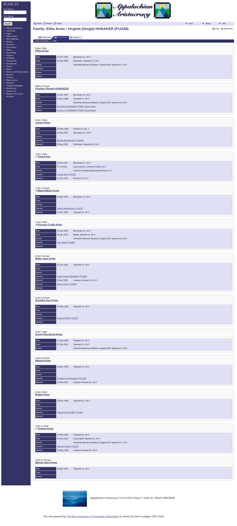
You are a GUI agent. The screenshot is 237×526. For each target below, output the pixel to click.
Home (39, 23)
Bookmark (228, 29)
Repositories (11, 80)
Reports (9, 74)
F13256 (83, 276)
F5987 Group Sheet (86, 106)
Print (217, 29)
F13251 (79, 208)
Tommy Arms (45, 428)
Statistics (10, 82)
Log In (9, 33)
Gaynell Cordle (63, 446)
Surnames (10, 30)
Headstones (11, 63)
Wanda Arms (43, 360)
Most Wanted (12, 39)
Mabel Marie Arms (48, 190)
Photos (9, 41)
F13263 (79, 412)
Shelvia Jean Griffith (66, 412)
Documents (11, 47)
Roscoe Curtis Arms (49, 224)
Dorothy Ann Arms (46, 300)
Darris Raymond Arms (48, 334)
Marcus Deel (62, 284)
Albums (9, 55)
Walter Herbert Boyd (66, 208)
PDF (55, 41)
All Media (10, 58)
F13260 (75, 446)
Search (49, 23)
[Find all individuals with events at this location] (90, 57)
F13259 (82, 378)
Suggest (76, 37)
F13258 (73, 284)
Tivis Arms (43, 156)
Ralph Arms (42, 394)
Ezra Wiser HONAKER (67, 106)
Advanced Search (14, 28)
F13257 (74, 318)
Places (9, 66)
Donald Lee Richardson (67, 378)
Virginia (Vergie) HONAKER (52, 88)
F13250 (72, 174)
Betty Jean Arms (45, 258)
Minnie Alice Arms (46, 462)
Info (224, 23)
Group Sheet (62, 37)
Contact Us (11, 91)
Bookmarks (11, 88)
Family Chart (46, 37)
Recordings (11, 52)
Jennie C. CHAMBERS (67, 110)
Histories (10, 44)
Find (191, 23)
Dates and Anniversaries (17, 71)
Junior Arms (42, 122)
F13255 (71, 242)
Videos (9, 49)
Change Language (14, 85)
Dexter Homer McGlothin (68, 276)
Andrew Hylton (63, 318)
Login (59, 23)
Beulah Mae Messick (66, 140)
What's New (11, 36)
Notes (9, 69)
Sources (10, 77)
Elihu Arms (42, 50)
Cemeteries (11, 60)
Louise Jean (62, 174)
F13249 (80, 140)
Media (208, 23)
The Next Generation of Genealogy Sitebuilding (93, 516)
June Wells (62, 242)
